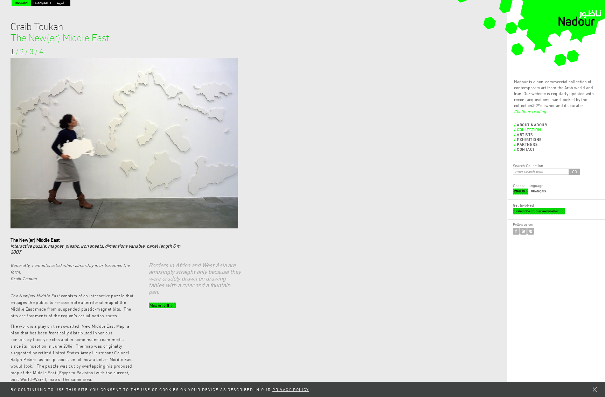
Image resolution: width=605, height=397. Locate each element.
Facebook (516, 231)
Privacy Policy (290, 389)
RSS (523, 231)
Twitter (530, 231)
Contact (526, 149)
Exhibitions (529, 139)
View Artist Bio (161, 305)
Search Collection (528, 165)
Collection (529, 129)
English (21, 3)
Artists (525, 134)
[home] (579, 24)
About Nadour (532, 124)
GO (574, 171)
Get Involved (523, 205)
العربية (60, 3)
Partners (527, 144)
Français (41, 3)
